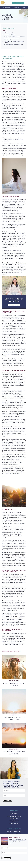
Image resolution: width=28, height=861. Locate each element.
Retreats (24, 7)
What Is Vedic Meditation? (14, 816)
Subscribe (8, 800)
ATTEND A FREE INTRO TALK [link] (14, 305)
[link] (26, 2)
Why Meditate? (14, 818)
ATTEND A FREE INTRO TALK (18, 2)
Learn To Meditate (16, 7)
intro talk (19, 638)
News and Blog (14, 821)
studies (11, 325)
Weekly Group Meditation (14, 833)
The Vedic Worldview (14, 411)
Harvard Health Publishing (8, 229)
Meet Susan (14, 813)
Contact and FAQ (14, 823)
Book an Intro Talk (14, 815)
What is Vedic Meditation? (7, 7)
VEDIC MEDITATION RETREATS (14, 831)
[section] (14, 70)
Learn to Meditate (14, 820)
